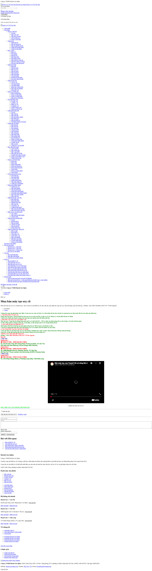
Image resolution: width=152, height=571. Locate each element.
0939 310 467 (13, 523)
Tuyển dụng (7, 533)
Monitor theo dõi (9, 476)
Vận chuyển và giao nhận (11, 556)
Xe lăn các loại (8, 477)
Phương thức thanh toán (11, 557)
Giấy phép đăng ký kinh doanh (12, 532)
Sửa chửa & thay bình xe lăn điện (14, 445)
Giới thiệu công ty (9, 530)
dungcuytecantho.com (12, 566)
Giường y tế (7, 479)
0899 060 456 (13, 505)
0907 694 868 (4, 505)
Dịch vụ (6, 294)
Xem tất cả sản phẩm (10, 243)
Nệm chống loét (8, 486)
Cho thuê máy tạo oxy (11, 444)
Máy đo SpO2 (8, 482)
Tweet (6, 310)
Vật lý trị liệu (8, 493)
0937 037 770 (28, 566)
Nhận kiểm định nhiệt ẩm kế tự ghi (14, 447)
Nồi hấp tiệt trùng (9, 491)
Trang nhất (7, 28)
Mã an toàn (4, 429)
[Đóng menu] (1, 3)
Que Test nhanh (8, 490)
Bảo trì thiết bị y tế (10, 442)
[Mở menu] (1, 24)
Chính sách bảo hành (10, 554)
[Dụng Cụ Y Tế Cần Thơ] (8, 25)
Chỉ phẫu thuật (8, 485)
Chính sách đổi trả (9, 553)
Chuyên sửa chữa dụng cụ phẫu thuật (15, 448)
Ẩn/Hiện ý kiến (22, 414)
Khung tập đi (8, 488)
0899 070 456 (13, 514)
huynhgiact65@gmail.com (44, 566)
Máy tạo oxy (7, 480)
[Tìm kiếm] (1, 286)
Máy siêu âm (7, 474)
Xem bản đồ (32, 502)
